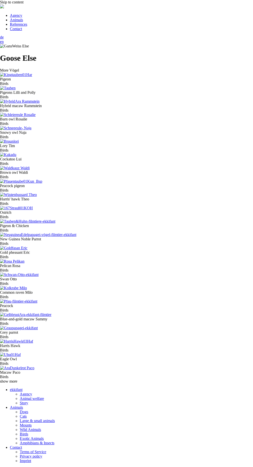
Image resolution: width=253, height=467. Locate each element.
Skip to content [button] (11, 2)
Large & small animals (37, 421)
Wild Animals (30, 430)
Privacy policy (31, 456)
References (18, 24)
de (2, 37)
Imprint (25, 461)
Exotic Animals (32, 438)
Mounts (26, 425)
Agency (16, 15)
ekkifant (16, 390)
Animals (16, 20)
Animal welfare (32, 398)
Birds (24, 434)
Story (24, 403)
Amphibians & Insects (37, 443)
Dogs (24, 412)
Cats (23, 416)
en (2, 41)
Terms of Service (33, 452)
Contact (16, 29)
